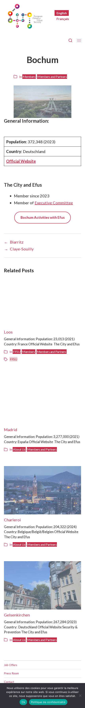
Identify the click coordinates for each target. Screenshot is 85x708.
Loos (8, 332)
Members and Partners (52, 76)
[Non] (80, 695)
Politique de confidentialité (48, 702)
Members (29, 76)
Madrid (10, 429)
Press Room (11, 673)
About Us (19, 449)
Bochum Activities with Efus (43, 217)
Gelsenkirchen (17, 614)
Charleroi (12, 519)
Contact (9, 681)
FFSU (16, 352)
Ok (23, 702)
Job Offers (10, 665)
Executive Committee (54, 202)
